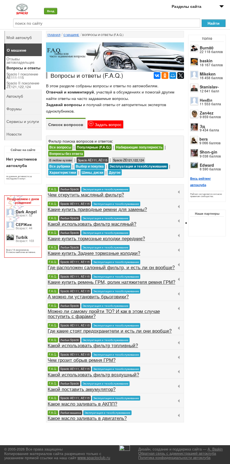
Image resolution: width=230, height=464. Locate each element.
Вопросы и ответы (23, 67)
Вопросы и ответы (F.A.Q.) (102, 35)
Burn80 (206, 48)
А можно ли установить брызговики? (88, 296)
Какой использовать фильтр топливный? (93, 345)
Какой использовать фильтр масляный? (92, 223)
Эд (202, 126)
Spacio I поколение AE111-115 (22, 76)
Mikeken (208, 74)
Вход (50, 11)
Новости (14, 134)
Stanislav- (209, 87)
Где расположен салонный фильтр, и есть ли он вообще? (111, 267)
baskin (206, 60)
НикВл (206, 100)
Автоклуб (14, 96)
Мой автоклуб (19, 37)
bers (203, 139)
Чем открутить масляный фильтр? (86, 194)
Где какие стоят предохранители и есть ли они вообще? (110, 330)
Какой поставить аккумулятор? (82, 389)
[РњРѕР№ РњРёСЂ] (172, 75)
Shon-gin (208, 152)
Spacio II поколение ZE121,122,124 (22, 85)
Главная (53, 35)
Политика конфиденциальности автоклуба (174, 457)
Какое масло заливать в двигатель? (87, 417)
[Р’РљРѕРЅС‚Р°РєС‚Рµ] (157, 75)
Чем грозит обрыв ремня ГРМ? (82, 359)
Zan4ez (206, 113)
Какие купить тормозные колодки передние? (96, 238)
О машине (71, 35)
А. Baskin (215, 449)
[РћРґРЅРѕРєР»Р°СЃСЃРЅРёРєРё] (165, 75)
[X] (180, 75)
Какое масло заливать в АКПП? (82, 403)
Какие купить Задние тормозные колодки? (94, 252)
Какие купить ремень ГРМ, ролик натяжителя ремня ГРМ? (111, 281)
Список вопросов (65, 124)
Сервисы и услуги (22, 121)
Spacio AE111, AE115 (92, 160)
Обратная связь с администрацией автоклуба (177, 453)
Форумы (14, 108)
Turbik (22, 237)
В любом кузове (60, 160)
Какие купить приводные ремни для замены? (97, 209)
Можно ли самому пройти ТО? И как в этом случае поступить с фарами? (104, 313)
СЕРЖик (24, 224)
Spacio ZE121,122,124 (128, 160)
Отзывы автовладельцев (20, 60)
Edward (207, 165)
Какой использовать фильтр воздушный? (93, 374)
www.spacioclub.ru (93, 457)
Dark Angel (26, 211)
